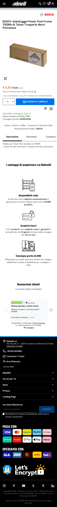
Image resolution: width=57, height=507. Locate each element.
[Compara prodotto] (51, 108)
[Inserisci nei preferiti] (46, 108)
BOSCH (39, 129)
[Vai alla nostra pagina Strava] (33, 485)
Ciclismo (15, 125)
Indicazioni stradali (14, 346)
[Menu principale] (4, 3)
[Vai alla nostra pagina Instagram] (4, 485)
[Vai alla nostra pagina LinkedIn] (52, 485)
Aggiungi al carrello (37, 102)
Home (7, 125)
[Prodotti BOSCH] (47, 14)
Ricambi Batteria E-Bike (24, 129)
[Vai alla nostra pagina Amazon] (43, 485)
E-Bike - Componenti (29, 125)
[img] (35, 92)
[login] (52, 3)
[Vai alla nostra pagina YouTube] (23, 485)
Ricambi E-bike (46, 125)
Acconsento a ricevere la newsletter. (27, 415)
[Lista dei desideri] (44, 3)
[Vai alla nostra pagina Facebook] (14, 485)
